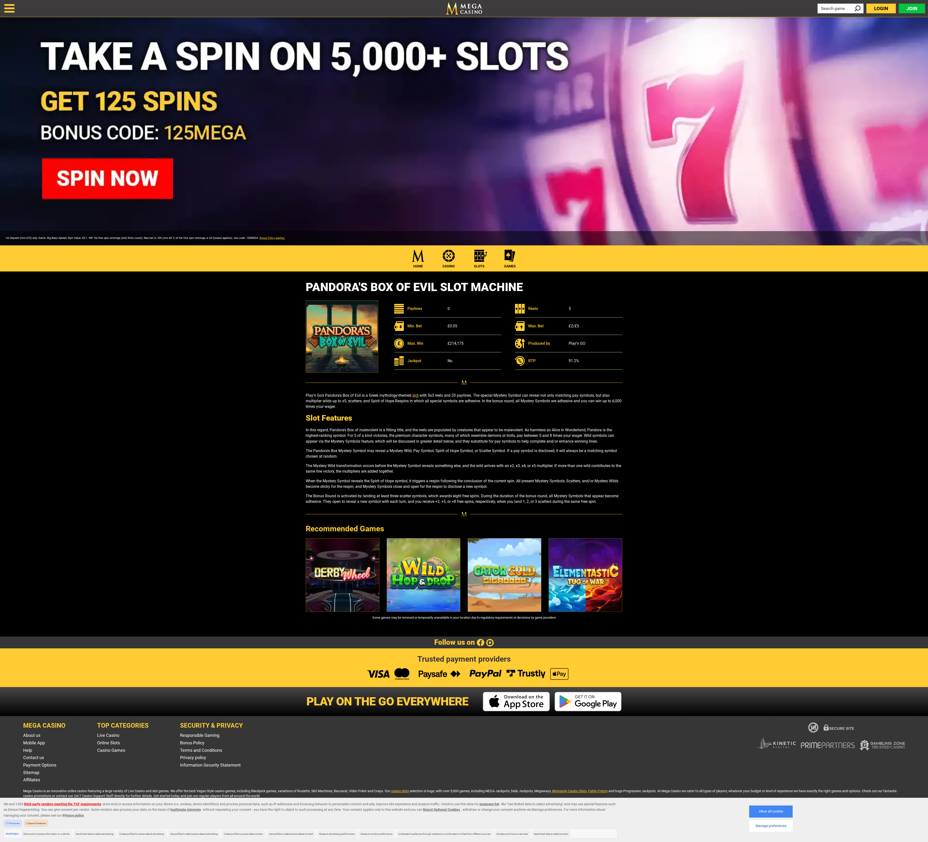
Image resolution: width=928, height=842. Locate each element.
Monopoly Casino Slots (569, 791)
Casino (448, 266)
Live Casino (108, 735)
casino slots (400, 791)
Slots (479, 266)
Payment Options (39, 765)
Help (27, 750)
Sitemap (31, 772)
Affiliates (31, 779)
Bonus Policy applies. (272, 238)
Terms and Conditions (201, 750)
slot (415, 395)
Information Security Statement (210, 765)
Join (911, 8)
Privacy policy (193, 757)
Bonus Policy (192, 742)
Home (418, 266)
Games (510, 266)
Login (881, 8)
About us (31, 735)
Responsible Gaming (199, 735)
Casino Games (111, 750)
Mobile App (34, 742)
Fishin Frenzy (598, 791)
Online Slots (108, 742)
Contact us (33, 757)
